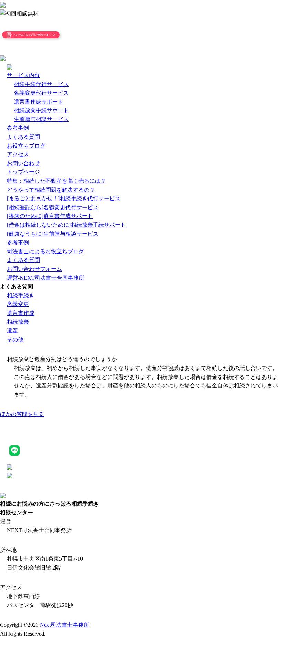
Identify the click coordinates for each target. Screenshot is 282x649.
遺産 (12, 330)
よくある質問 (23, 137)
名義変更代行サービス (41, 93)
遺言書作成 (20, 313)
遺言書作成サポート (38, 102)
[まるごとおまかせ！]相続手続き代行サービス (63, 198)
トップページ (23, 172)
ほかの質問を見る (22, 414)
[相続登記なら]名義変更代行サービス (52, 207)
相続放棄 (18, 322)
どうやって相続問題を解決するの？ (51, 190)
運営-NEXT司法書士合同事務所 (45, 278)
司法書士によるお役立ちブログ (45, 251)
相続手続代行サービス (41, 84)
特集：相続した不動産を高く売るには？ (56, 181)
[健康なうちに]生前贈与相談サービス (52, 234)
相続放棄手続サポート (41, 110)
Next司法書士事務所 (64, 625)
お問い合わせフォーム (34, 269)
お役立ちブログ (26, 146)
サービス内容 (23, 75)
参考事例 (18, 128)
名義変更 (18, 304)
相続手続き (20, 295)
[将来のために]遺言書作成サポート (50, 216)
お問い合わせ (23, 163)
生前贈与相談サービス (41, 119)
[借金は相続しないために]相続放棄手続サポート (66, 225)
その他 (15, 339)
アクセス (18, 154)
